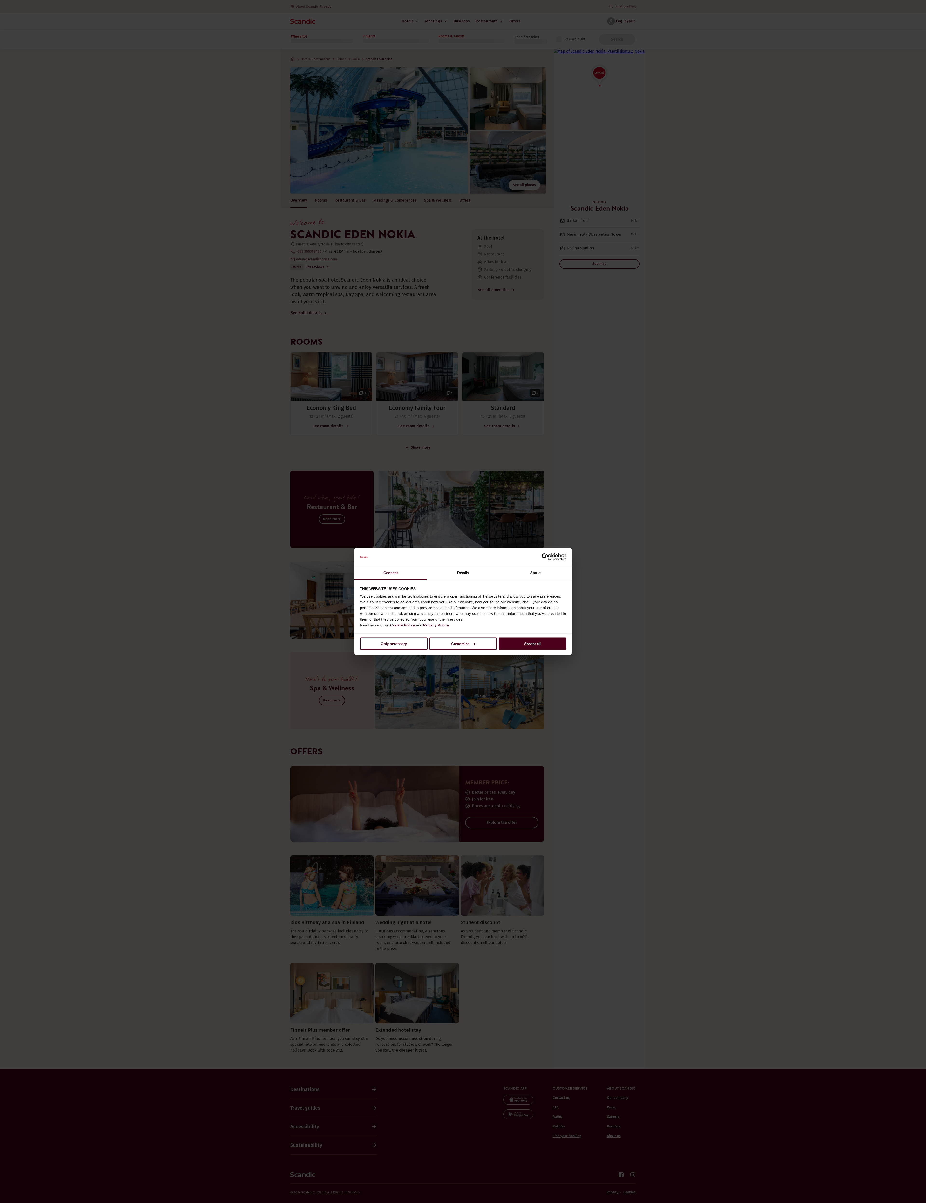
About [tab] (535, 573)
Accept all (532, 643)
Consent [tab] (390, 573)
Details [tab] (463, 573)
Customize (460, 643)
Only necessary (394, 643)
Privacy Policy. (436, 625)
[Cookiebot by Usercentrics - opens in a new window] (545, 557)
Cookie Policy (402, 625)
